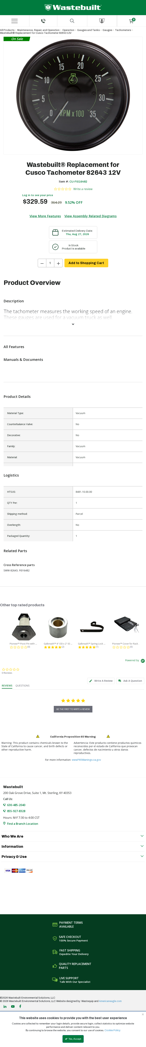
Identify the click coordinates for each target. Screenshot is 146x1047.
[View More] (73, 324)
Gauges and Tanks (88, 30)
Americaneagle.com (110, 1001)
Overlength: (14, 525)
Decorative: (13, 435)
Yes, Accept (74, 1038)
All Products (7, 30)
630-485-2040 (16, 805)
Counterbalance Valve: (20, 424)
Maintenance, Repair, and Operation (38, 30)
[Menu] (14, 21)
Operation (68, 30)
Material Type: (15, 413)
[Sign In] (102, 21)
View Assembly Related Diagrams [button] (90, 216)
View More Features (45, 216)
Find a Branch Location (22, 824)
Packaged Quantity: (18, 536)
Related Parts (15, 550)
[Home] (73, 8)
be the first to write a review (73, 709)
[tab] (101, 681)
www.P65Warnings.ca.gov (86, 760)
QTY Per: (12, 502)
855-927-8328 (16, 811)
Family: (11, 446)
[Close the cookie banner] (143, 1014)
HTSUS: (11, 491)
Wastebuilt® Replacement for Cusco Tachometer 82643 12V (35, 33)
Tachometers (123, 30)
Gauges (107, 30)
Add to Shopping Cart (86, 263)
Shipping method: (17, 513)
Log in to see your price (37, 195)
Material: (12, 457)
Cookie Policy (112, 1030)
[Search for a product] (72, 21)
